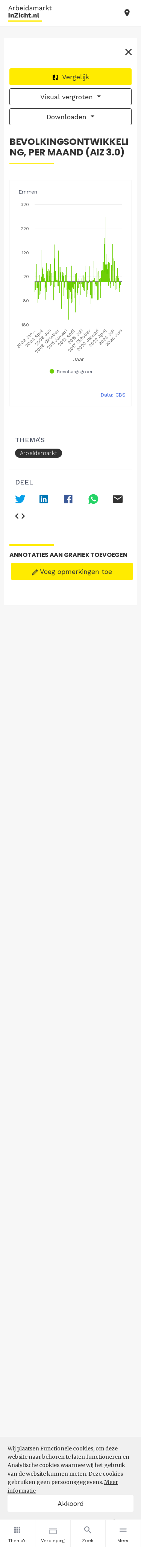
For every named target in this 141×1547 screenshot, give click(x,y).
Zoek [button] (88, 1540)
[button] (127, 13)
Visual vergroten (67, 97)
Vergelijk (74, 77)
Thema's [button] (17, 1540)
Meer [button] (123, 1540)
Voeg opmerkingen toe (75, 571)
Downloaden (68, 117)
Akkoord (71, 1503)
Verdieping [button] (53, 1540)
